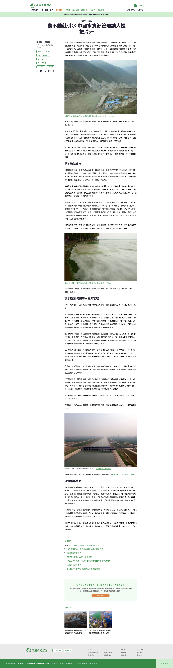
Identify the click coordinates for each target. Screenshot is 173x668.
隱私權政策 (107, 655)
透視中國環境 (45, 42)
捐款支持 (140, 10)
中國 (39, 55)
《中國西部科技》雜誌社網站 (103, 469)
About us (140, 649)
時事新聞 (34, 10)
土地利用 (92, 10)
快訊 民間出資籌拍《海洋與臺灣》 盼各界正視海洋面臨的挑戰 (86, 14)
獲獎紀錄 (123, 655)
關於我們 (123, 649)
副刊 (51, 10)
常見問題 (123, 652)
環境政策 (46, 55)
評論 (41, 10)
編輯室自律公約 (93, 652)
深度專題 (58, 10)
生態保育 (67, 10)
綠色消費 (101, 10)
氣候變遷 (75, 10)
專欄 (46, 10)
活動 (105, 649)
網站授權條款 (108, 652)
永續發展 (50, 67)
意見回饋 (139, 655)
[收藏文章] (37, 71)
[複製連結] (53, 71)
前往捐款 (100, 595)
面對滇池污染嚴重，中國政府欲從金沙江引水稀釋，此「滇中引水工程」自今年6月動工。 (88, 283)
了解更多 (94, 663)
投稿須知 (91, 655)
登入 (140, 6)
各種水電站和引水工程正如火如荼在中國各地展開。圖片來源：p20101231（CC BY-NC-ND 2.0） (90, 116)
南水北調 (40, 59)
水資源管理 (41, 67)
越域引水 (49, 51)
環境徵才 (91, 649)
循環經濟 (84, 10)
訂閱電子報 (131, 10)
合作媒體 (139, 652)
